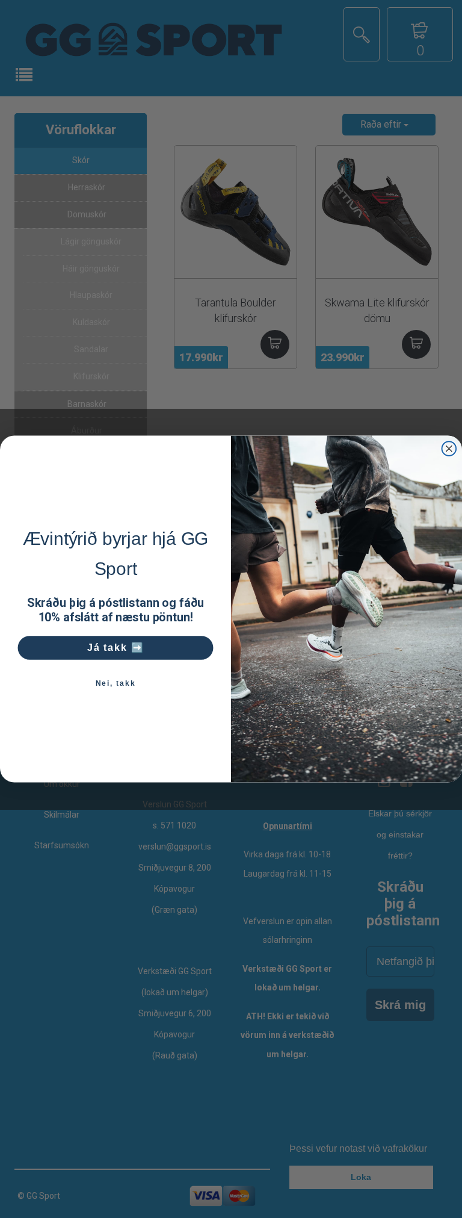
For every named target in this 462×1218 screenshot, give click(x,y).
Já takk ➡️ (115, 647)
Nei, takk (116, 683)
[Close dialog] (449, 448)
